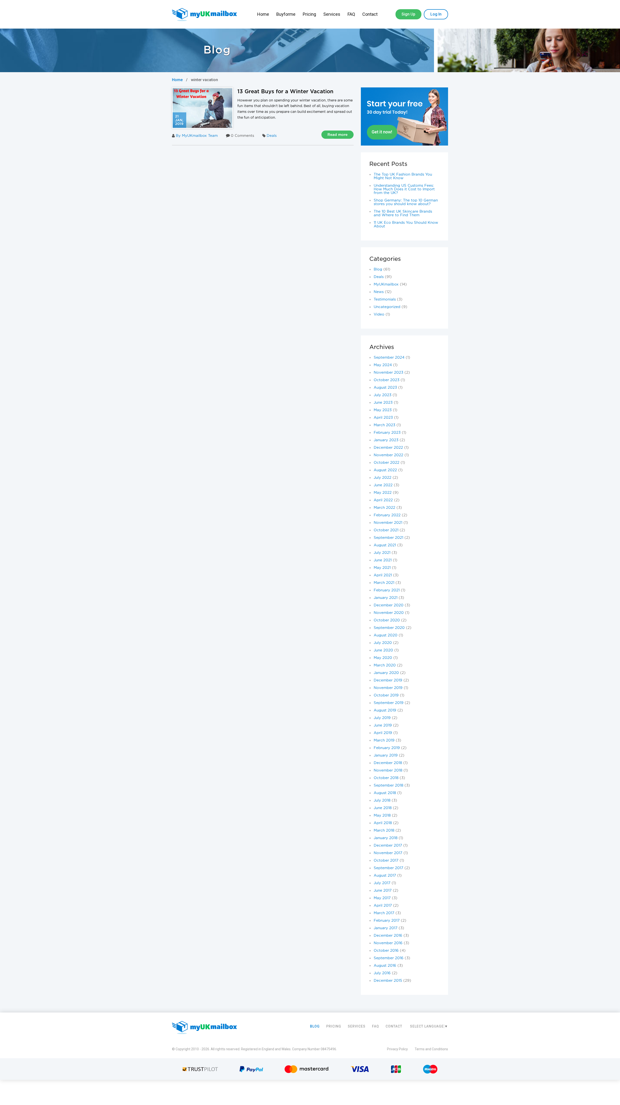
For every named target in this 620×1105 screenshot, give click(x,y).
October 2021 (386, 530)
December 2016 (388, 935)
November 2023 (388, 372)
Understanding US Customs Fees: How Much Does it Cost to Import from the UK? (404, 189)
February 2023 (387, 432)
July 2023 (382, 395)
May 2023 (383, 410)
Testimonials (385, 299)
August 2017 (385, 875)
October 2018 (386, 778)
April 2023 (383, 417)
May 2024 (383, 365)
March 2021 (384, 582)
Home (263, 14)
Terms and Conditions (431, 1049)
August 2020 (385, 635)
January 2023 (386, 440)
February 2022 (387, 515)
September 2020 (389, 627)
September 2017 (388, 868)
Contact (370, 14)
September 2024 (389, 357)
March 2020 (385, 665)
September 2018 (388, 785)
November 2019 (388, 687)
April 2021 (383, 575)
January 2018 (385, 838)
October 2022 (386, 462)
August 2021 (385, 545)
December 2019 (388, 680)
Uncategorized (387, 307)
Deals (272, 135)
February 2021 (387, 590)
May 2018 (382, 815)
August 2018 (385, 793)
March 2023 (384, 425)
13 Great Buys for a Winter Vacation (285, 91)
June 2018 (383, 808)
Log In (436, 14)
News (379, 292)
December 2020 (388, 605)
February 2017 (387, 920)
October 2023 (386, 380)
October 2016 (386, 950)
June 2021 (383, 560)
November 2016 (388, 943)
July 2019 (382, 717)
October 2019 (386, 695)
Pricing (309, 14)
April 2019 (383, 732)
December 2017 (388, 845)
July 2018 (382, 800)
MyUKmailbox (386, 284)
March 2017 (384, 913)
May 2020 (383, 657)
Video (379, 314)
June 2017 (383, 890)
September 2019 (388, 702)
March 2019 (384, 740)
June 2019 (383, 725)
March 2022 (384, 507)
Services (331, 14)
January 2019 (386, 755)
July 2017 (382, 883)
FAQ (351, 14)
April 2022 (383, 500)
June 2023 (383, 402)
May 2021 (382, 567)
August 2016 (385, 965)
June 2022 (383, 485)
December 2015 (388, 980)
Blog (378, 269)
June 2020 (383, 650)
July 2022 (382, 477)
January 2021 (385, 597)
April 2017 (383, 905)
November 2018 (388, 770)
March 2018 (384, 830)
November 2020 (389, 612)
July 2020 (383, 642)
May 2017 (382, 898)
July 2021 (382, 552)
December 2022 (388, 447)
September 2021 (388, 537)
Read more (337, 134)
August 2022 (385, 470)
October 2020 (387, 620)
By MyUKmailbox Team (197, 135)
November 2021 (388, 522)
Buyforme (285, 14)
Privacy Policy (397, 1049)
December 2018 (388, 763)
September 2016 (388, 958)
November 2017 (388, 853)
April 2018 (383, 823)
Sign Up (408, 14)
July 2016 (382, 973)
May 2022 (383, 492)
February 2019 (387, 748)
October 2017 (386, 860)
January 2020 (386, 672)
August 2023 (385, 387)
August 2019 (385, 710)
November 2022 (388, 455)
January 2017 (385, 928)
